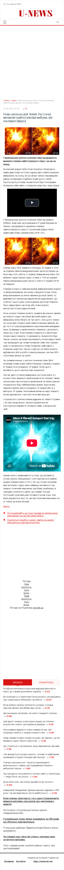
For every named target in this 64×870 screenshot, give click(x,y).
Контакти (20, 861)
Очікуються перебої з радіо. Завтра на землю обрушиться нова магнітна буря (30, 521)
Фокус (6, 506)
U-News (6, 100)
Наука (13, 100)
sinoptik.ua (38, 607)
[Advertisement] (32, 59)
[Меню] (4, 22)
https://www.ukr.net (43, 861)
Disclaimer (9, 861)
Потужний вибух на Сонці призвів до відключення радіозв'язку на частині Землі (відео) (32, 514)
